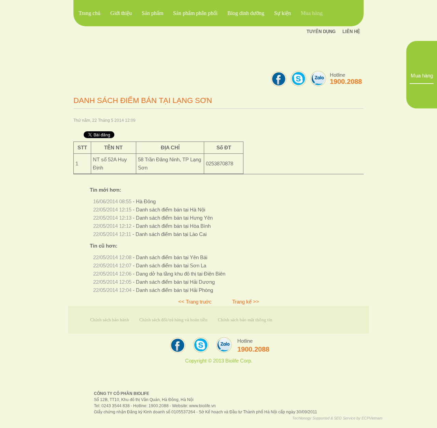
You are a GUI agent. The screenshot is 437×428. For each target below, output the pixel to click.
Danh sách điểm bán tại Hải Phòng (174, 290)
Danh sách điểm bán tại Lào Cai (171, 234)
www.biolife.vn (202, 405)
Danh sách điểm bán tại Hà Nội (170, 209)
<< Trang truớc (195, 302)
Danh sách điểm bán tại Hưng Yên (174, 218)
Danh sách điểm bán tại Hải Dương (175, 282)
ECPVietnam (372, 418)
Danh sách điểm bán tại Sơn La (171, 265)
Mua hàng (422, 75)
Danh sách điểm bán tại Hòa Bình (173, 226)
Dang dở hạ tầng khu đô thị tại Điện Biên (180, 274)
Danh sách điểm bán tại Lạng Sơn (142, 100)
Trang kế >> (245, 302)
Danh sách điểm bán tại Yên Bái (171, 257)
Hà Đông (146, 201)
